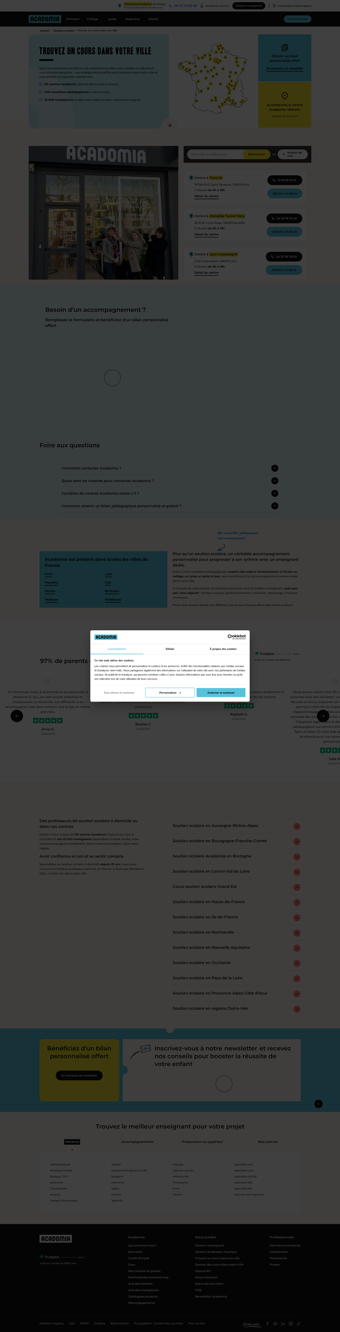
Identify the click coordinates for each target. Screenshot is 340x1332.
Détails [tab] (170, 648)
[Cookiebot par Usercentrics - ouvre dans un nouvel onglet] (230, 637)
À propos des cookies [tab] (223, 648)
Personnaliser (168, 692)
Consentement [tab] (117, 648)
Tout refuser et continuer (119, 692)
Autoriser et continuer (221, 692)
